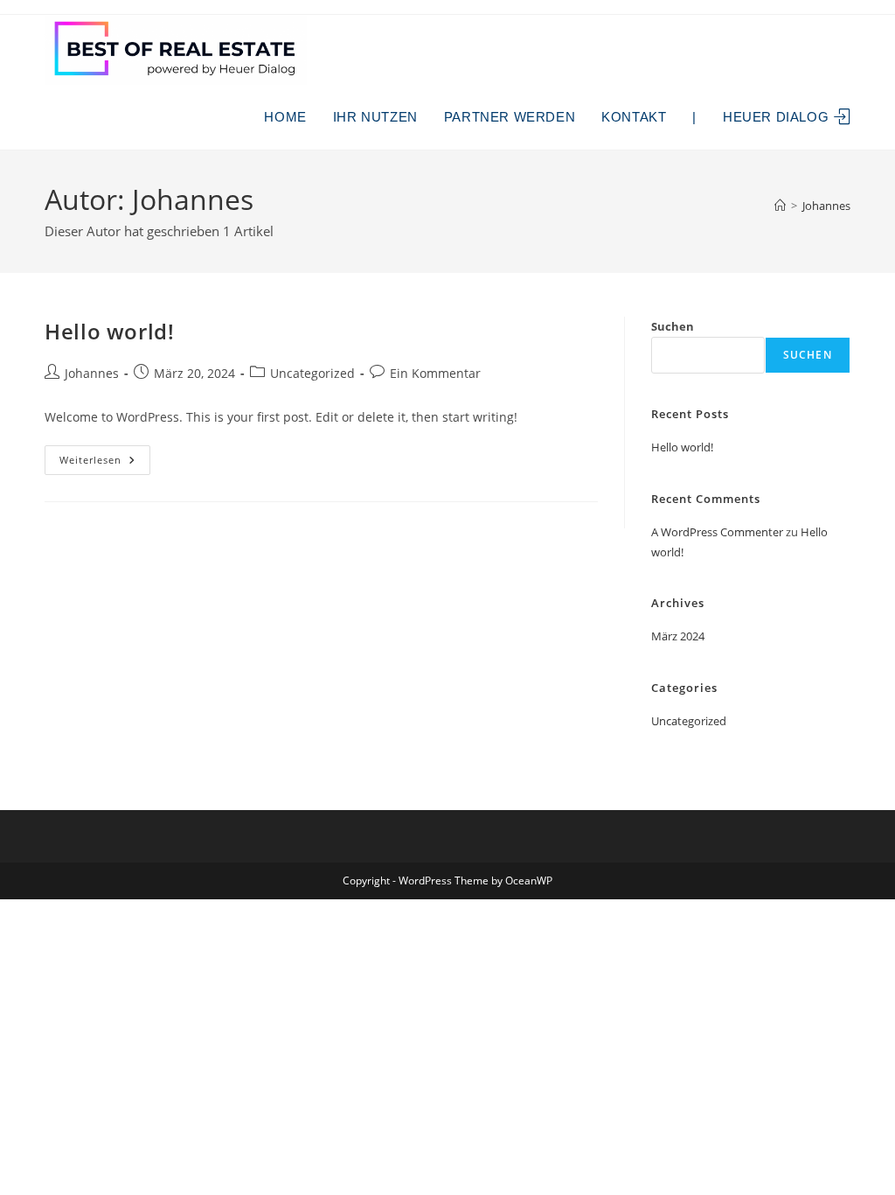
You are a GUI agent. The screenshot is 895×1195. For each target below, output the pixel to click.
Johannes (826, 205)
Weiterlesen (104, 463)
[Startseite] (780, 205)
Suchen (672, 326)
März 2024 (677, 636)
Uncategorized (312, 373)
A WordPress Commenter (717, 532)
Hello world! (109, 331)
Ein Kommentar (435, 373)
